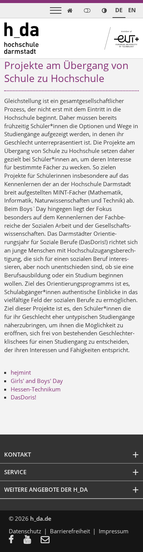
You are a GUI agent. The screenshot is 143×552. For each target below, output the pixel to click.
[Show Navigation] (55, 10)
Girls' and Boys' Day (37, 381)
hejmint (21, 372)
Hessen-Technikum (36, 389)
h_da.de (40, 518)
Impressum (114, 531)
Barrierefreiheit (70, 531)
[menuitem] (16, 540)
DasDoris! (23, 397)
